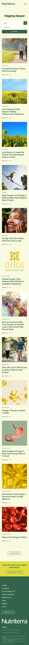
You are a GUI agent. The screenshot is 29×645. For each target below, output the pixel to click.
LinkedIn (4, 627)
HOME (4, 585)
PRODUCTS (6, 597)
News (4, 606)
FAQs (4, 600)
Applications (8, 594)
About (5, 603)
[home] (8, 3)
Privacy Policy (5, 630)
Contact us (8, 612)
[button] (25, 4)
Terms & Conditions (14, 630)
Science (5, 588)
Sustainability (8, 591)
